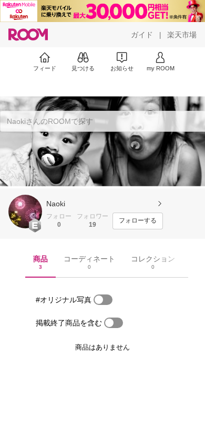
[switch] (103, 299)
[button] (25, 211)
